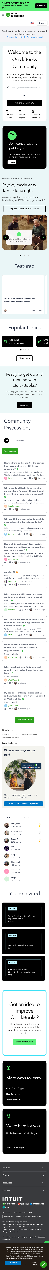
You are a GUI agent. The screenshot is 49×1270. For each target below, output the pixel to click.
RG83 (10, 478)
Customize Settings (34, 1263)
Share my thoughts (24, 1042)
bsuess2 (11, 534)
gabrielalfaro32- (14, 705)
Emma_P (14, 839)
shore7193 (12, 657)
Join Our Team (20, 1212)
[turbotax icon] (24, 1204)
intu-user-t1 (15, 870)
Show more (24, 358)
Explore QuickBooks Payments (23, 804)
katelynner (15, 824)
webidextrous (13, 559)
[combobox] (24, 87)
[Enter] (7, 87)
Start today (24, 405)
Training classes (13, 1099)
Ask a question (10, 451)
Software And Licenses (32, 1216)
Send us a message (15, 1147)
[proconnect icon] (37, 1204)
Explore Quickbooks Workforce (24, 209)
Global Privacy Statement (19, 1249)
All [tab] (7, 440)
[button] (43, 1264)
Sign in (12, 162)
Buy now (41, 5)
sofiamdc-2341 (17, 831)
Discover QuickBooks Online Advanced (25, 37)
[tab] (20, 255)
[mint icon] (10, 1207)
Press (30, 1212)
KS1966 (11, 635)
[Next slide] (43, 237)
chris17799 (12, 610)
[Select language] (33, 23)
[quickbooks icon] (10, 1204)
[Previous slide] (6, 237)
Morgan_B (12, 581)
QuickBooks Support (15, 1088)
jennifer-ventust (14, 506)
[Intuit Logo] (13, 1200)
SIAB (13, 847)
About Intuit (7, 1212)
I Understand (13, 1263)
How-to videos (13, 1094)
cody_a (14, 854)
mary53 (14, 877)
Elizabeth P (15, 862)
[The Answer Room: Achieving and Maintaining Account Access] (23, 294)
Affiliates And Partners (12, 1216)
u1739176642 (13, 680)
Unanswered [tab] (20, 440)
